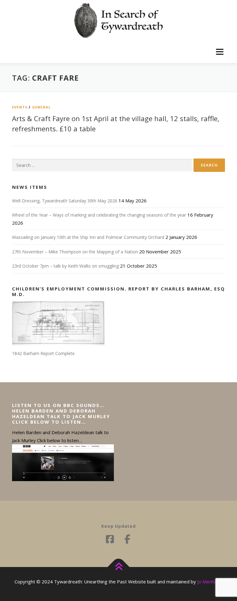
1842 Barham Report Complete (43, 353)
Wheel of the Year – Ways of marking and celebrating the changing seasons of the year (99, 215)
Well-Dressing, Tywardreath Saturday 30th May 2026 (64, 201)
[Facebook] (109, 539)
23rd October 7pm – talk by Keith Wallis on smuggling (65, 266)
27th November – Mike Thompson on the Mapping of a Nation (75, 252)
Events (19, 107)
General (41, 107)
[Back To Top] (119, 567)
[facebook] (127, 539)
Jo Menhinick (210, 581)
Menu (219, 52)
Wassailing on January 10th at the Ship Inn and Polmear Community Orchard (88, 237)
